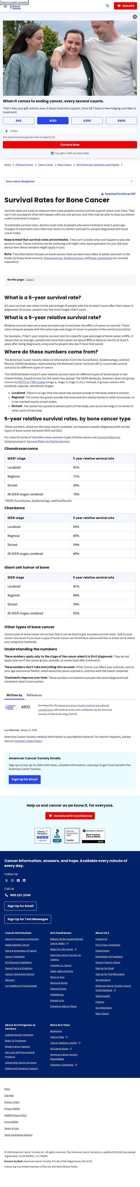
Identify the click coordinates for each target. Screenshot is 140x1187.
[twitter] (6, 880)
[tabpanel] (70, 712)
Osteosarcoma (53, 258)
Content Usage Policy (28, 741)
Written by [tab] (14, 695)
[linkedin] (24, 880)
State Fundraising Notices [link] (18, 1135)
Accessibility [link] (11, 1121)
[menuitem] (131, 181)
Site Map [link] (9, 1095)
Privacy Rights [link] (12, 1108)
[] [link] (29, 279)
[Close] (135, 17)
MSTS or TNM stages (31, 382)
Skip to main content (14, 2)
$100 (53, 121)
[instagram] (12, 880)
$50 (19, 121)
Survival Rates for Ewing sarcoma (48, 441)
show (30, 279)
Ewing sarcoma (73, 258)
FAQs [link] (7, 1088)
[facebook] (18, 880)
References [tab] (34, 695)
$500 (121, 121)
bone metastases (101, 258)
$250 (87, 121)
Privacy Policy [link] (12, 1102)
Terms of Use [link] (11, 1128)
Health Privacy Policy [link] (15, 1115)
